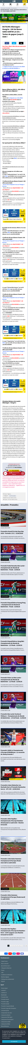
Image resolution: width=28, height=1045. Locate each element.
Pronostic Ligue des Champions (8, 1008)
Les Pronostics (12, 496)
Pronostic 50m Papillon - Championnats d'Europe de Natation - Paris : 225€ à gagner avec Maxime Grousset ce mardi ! (13, 932)
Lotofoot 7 (3, 990)
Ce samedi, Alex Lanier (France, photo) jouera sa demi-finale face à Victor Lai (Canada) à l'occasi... (12, 685)
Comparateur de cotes (6, 1013)
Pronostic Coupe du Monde (7, 1006)
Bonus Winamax (5, 1026)
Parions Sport (4, 988)
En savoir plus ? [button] (6, 1037)
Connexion (25, 1)
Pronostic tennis (5, 999)
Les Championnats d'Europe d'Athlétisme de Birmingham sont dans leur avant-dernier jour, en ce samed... (13, 759)
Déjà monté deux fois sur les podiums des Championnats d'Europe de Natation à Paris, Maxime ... (13, 829)
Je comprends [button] (14, 1041)
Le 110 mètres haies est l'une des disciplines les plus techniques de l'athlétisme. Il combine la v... (13, 866)
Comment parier (5, 1010)
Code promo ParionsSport (7, 1019)
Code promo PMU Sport (6, 1017)
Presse (2, 970)
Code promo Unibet (5, 1022)
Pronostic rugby (5, 1001)
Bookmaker (4, 995)
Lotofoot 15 (4, 993)
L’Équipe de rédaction (6, 968)
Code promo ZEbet (5, 1024)
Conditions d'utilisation (6, 975)
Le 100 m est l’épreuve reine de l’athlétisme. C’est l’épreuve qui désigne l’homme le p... (12, 903)
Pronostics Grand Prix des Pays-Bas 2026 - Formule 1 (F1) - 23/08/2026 (12, 532)
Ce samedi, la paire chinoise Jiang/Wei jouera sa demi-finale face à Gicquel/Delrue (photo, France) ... (13, 649)
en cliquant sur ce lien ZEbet (15, 98)
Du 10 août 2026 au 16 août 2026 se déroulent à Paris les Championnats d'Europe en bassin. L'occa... (13, 938)
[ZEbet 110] (14, 215)
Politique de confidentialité (7, 979)
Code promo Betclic (5, 1015)
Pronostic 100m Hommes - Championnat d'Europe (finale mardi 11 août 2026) (13, 897)
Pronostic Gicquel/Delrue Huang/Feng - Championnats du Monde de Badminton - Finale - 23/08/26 (13, 605)
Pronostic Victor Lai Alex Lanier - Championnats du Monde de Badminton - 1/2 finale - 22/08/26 (11, 680)
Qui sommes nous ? (5, 966)
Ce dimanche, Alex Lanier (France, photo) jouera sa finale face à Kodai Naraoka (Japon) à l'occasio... (13, 573)
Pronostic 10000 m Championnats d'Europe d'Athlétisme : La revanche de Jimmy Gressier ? (12, 752)
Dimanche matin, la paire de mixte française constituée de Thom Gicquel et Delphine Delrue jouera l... (13, 611)
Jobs (2, 972)
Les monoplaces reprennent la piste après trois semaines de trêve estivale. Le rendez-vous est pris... (13, 537)
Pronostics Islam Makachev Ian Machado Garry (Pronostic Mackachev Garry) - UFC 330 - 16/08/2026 (13, 787)
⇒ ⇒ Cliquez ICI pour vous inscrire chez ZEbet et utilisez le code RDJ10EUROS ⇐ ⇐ (13, 67)
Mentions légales (5, 977)
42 (26, 946)
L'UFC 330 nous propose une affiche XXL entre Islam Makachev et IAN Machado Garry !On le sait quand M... (13, 793)
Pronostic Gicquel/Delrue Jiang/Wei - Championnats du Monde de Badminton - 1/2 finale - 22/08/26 (13, 643)
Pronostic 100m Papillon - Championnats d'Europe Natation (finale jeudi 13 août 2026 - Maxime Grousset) (12, 822)
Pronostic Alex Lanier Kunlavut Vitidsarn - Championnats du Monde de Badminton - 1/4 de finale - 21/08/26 (13, 716)
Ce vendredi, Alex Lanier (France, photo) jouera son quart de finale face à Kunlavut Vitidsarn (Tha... (13, 722)
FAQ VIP (3, 981)
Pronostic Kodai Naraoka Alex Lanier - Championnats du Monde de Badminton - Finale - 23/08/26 (13, 568)
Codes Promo (4, 961)
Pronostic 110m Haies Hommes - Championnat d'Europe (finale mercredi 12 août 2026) (11, 861)
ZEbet (15, 158)
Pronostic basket (5, 1004)
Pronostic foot (4, 997)
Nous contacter (4, 963)
